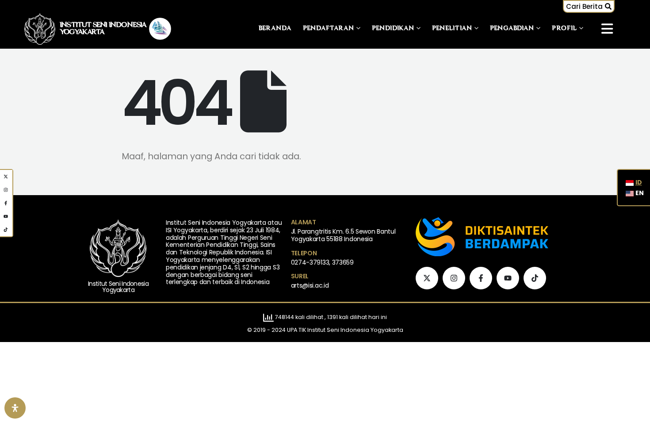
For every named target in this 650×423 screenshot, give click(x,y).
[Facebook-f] (481, 278)
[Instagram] (454, 278)
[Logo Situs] (39, 28)
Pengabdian (512, 28)
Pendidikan (393, 28)
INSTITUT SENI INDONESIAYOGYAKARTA (103, 29)
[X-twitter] (427, 278)
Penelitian (452, 28)
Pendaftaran (328, 28)
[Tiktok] (535, 278)
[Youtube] (508, 278)
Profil (564, 28)
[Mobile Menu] (607, 28)
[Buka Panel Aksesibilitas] (15, 408)
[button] (589, 6)
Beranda (275, 28)
